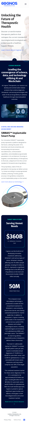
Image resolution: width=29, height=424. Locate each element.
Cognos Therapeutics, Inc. (14, 414)
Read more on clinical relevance (14, 402)
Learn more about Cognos (11, 50)
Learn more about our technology (11, 182)
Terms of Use (17, 420)
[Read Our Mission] (14, 59)
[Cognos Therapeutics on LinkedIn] (24, 420)
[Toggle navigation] (25, 4)
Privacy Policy (7, 420)
